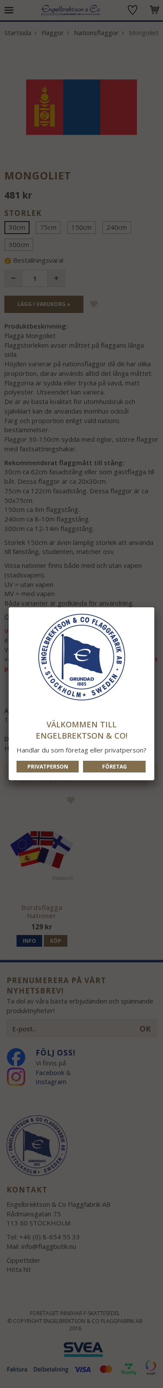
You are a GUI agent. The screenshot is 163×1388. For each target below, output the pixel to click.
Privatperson (47, 766)
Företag (114, 766)
